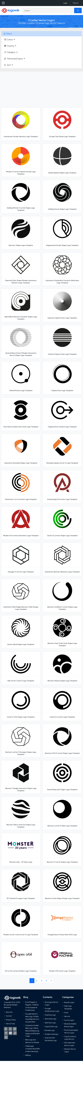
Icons (66, 1012)
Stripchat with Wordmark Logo (51, 1039)
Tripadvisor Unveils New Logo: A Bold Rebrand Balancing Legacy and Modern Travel (32, 1030)
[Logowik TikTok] (15, 1033)
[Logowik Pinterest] (6, 1033)
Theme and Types (15, 58)
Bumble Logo (50, 1030)
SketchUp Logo (50, 1019)
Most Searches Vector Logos (69, 1044)
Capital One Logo (51, 1026)
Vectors (67, 1016)
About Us (9, 1012)
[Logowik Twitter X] (10, 1029)
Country (10, 46)
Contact (9, 1016)
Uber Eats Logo (50, 1022)
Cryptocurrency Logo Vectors (70, 1037)
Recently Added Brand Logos (70, 1025)
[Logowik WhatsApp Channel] (6, 1037)
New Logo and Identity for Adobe (32, 1041)
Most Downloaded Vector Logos (71, 1031)
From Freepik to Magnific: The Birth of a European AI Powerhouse (32, 1006)
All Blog (28, 1055)
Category (11, 52)
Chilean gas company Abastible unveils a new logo (32, 1048)
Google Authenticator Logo (52, 1009)
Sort (9, 65)
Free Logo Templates (68, 1007)
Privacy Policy (11, 1020)
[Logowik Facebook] (6, 1029)
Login (65, 3)
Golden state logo (51, 1034)
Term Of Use (10, 1023)
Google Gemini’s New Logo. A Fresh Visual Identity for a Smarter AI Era (32, 1018)
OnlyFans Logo (50, 1015)
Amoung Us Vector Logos (51, 1003)
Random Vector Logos (70, 1050)
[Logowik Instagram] (15, 1029)
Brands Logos (69, 1002)
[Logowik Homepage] (10, 10)
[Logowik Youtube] (10, 1033)
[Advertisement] (41, 88)
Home (70, 27)
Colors (10, 39)
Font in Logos (69, 1020)
